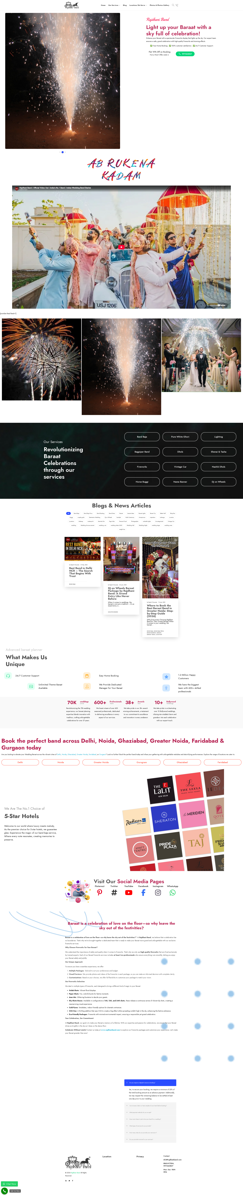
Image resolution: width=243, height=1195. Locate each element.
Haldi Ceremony (129, 517)
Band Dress (112, 513)
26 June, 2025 (122, 585)
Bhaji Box (172, 513)
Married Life (101, 521)
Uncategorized (159, 521)
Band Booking (100, 513)
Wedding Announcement (87, 525)
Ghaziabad (72, 754)
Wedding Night (143, 525)
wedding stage (156, 525)
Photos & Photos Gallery (159, 5)
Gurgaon (102, 754)
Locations (71, 521)
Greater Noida (82, 754)
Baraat (121, 513)
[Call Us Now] (4, 1191)
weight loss (122, 529)
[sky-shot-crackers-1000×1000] (41, 359)
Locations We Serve (137, 5)
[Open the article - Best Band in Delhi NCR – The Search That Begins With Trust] (74, 549)
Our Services (113, 5)
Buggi (71, 517)
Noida (64, 754)
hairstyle (119, 517)
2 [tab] (62, 152)
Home (103, 5)
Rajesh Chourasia (75, 565)
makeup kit (90, 521)
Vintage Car (171, 521)
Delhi (59, 754)
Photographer (134, 521)
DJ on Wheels (108, 517)
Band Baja (76, 513)
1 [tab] (60, 152)
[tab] (92, 1091)
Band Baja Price (88, 513)
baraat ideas (130, 513)
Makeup (81, 521)
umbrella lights (147, 521)
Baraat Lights (142, 513)
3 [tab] (65, 152)
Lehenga (162, 517)
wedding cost (102, 525)
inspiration (152, 517)
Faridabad (92, 754)
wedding (73, 525)
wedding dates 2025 (116, 525)
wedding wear (168, 525)
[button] (92, 1091)
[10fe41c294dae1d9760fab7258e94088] (121, 366)
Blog (125, 5)
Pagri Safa (112, 521)
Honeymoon (142, 517)
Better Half (163, 513)
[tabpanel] (60, 81)
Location (171, 517)
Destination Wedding (94, 517)
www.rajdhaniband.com (110, 1030)
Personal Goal (123, 521)
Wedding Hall (130, 525)
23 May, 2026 (84, 565)
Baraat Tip (152, 513)
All (68, 513)
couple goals (81, 517)
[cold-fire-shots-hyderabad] (201, 355)
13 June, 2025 (161, 602)
